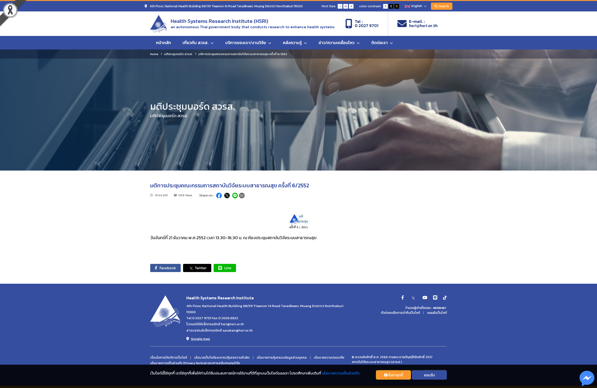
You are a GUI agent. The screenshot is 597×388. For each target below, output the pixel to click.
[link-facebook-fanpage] (402, 298)
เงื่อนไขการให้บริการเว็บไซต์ (168, 357)
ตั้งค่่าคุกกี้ (395, 375)
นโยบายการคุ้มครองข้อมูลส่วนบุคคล (282, 357)
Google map (200, 338)
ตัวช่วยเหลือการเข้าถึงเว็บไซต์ (400, 312)
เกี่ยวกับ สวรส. (196, 42)
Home (154, 54)
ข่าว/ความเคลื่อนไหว (337, 42)
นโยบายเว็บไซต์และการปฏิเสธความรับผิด (222, 357)
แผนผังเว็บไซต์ (437, 312)
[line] (435, 298)
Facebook (168, 268)
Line (227, 268)
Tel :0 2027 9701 (366, 23)
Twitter (201, 268)
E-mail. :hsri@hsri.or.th (423, 23)
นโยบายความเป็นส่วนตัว (340, 373)
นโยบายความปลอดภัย (329, 357)
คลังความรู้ (293, 42)
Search (444, 6)
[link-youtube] (425, 298)
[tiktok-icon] (445, 298)
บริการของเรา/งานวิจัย (246, 42)
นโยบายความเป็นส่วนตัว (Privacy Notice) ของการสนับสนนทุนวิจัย (195, 363)
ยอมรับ (429, 375)
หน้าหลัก (163, 42)
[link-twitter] (413, 298)
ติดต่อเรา (380, 42)
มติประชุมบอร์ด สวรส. (178, 54)
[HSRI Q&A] (587, 378)
